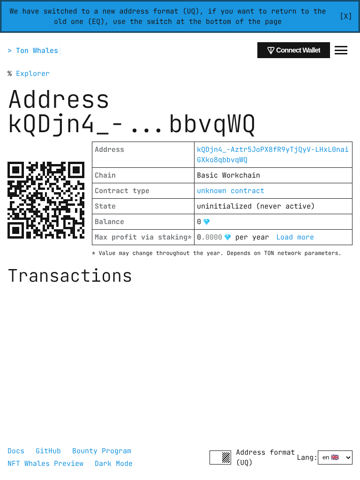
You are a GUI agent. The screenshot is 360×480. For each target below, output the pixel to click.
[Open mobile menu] (341, 50)
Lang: (307, 457)
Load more (295, 237)
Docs (16, 451)
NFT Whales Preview (45, 463)
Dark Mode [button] (114, 463)
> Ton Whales (33, 50)
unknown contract (230, 190)
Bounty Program (101, 451)
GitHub (48, 451)
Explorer (33, 73)
